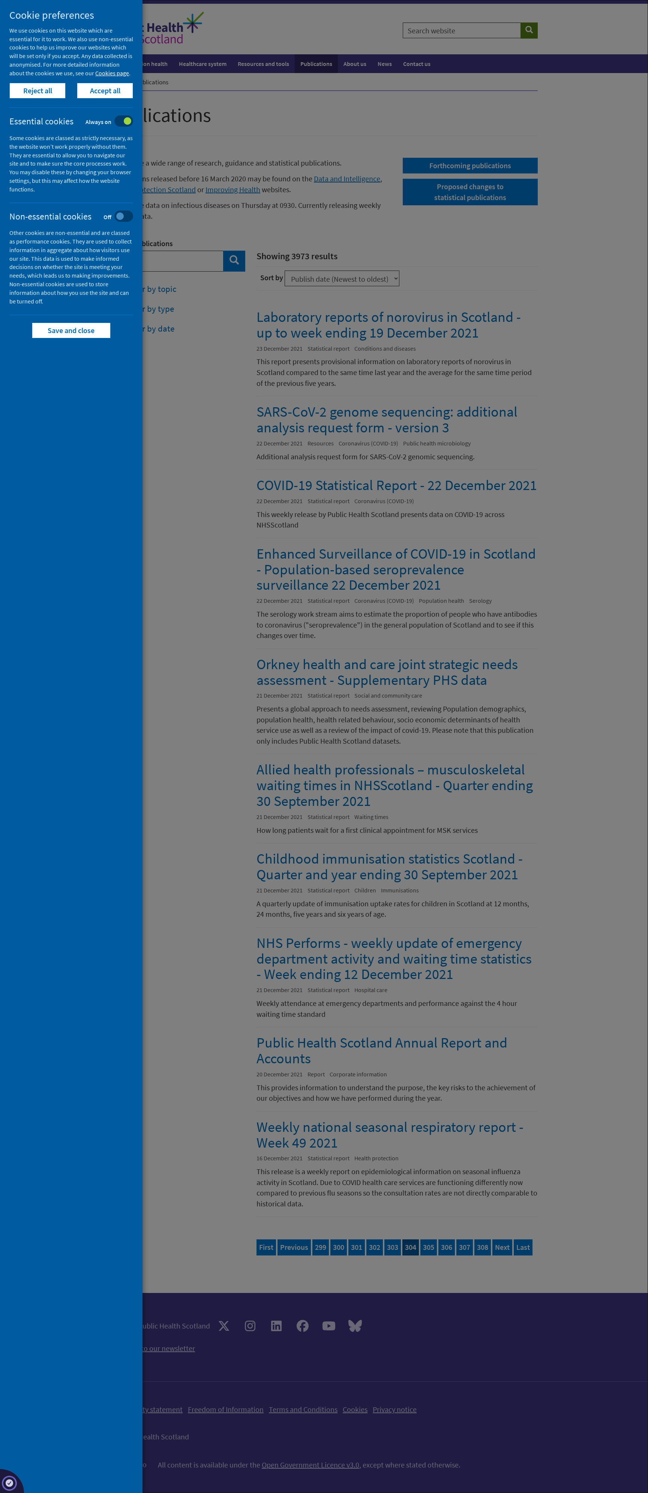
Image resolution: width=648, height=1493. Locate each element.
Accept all (105, 90)
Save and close (71, 330)
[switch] (77, 122)
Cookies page (112, 73)
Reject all (37, 90)
